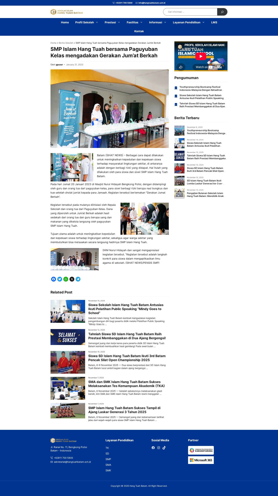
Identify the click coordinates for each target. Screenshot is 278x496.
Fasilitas (132, 22)
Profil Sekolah (84, 22)
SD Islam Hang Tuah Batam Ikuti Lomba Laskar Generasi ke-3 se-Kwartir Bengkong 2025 (205, 183)
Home (65, 22)
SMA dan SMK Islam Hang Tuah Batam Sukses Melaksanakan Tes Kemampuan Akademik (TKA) (126, 384)
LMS (214, 22)
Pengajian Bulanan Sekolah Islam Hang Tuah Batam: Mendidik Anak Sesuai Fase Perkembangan (205, 196)
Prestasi (110, 22)
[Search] (222, 11)
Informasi (155, 22)
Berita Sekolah (66, 43)
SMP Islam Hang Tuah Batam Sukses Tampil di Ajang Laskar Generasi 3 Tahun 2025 (124, 410)
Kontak (139, 31)
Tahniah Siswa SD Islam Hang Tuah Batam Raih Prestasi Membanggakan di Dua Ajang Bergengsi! (127, 336)
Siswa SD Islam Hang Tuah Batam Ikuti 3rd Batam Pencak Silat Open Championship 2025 (127, 358)
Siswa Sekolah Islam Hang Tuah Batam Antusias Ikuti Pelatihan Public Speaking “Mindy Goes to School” (125, 309)
